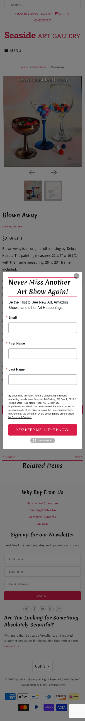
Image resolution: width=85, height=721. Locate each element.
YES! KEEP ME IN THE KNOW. (42, 430)
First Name (16, 343)
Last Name (16, 369)
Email (12, 318)
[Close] (76, 276)
